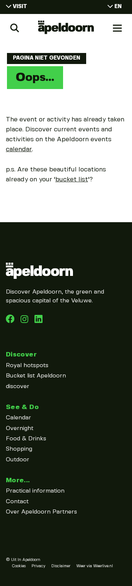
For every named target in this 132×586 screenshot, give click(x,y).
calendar (19, 149)
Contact (17, 501)
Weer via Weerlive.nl (94, 566)
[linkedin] (25, 321)
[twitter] (38, 321)
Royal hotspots (27, 365)
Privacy (38, 566)
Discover (21, 354)
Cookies (19, 566)
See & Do (22, 407)
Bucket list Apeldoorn (36, 376)
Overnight (19, 428)
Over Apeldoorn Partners (41, 512)
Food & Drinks (26, 438)
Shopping (19, 449)
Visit (20, 6)
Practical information (35, 491)
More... (18, 480)
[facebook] (11, 321)
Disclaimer (60, 566)
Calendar (18, 417)
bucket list (71, 179)
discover (17, 386)
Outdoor (17, 459)
